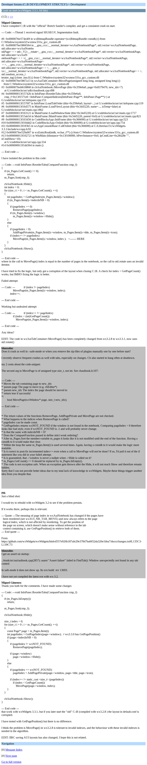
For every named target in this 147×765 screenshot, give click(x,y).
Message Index (13, 749)
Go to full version (11, 761)
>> (11, 16)
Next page (11, 755)
